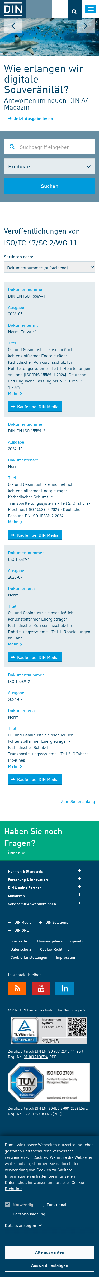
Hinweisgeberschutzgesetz (60, 941)
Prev (13, 26)
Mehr (14, 393)
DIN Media (23, 922)
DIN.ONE (22, 930)
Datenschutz (21, 949)
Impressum (65, 957)
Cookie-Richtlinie (55, 949)
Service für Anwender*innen (32, 904)
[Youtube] (41, 988)
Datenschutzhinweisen (25, 1182)
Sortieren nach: (18, 256)
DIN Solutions (56, 922)
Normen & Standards (25, 871)
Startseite (19, 941)
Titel (13, 342)
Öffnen (14, 852)
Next (86, 26)
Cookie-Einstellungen (29, 957)
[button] (26, 1225)
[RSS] (17, 988)
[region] (49, 1188)
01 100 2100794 (36, 1056)
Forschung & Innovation (28, 879)
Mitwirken (16, 895)
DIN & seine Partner (24, 887)
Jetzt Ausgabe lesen (33, 118)
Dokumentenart (24, 324)
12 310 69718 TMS (38, 1113)
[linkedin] (64, 988)
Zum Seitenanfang (78, 801)
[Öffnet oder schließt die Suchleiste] (75, 10)
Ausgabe (17, 307)
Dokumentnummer (27, 289)
